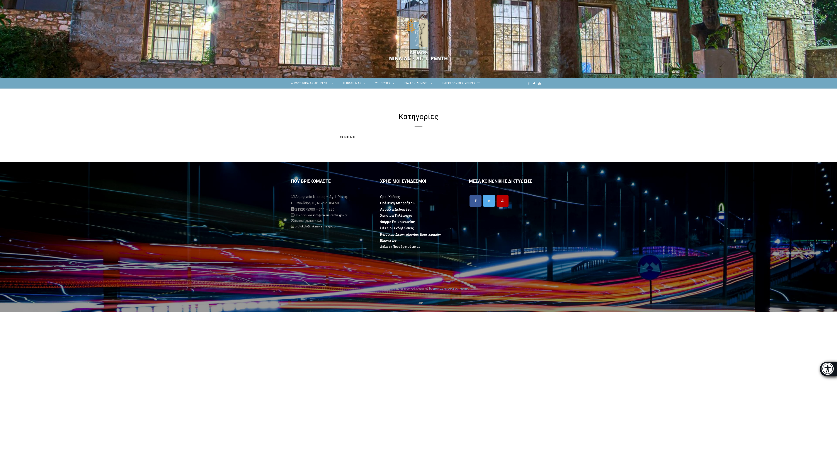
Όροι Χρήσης (390, 197)
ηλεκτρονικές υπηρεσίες (461, 83)
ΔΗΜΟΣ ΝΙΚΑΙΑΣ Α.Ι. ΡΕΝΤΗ (450, 288)
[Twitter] (489, 201)
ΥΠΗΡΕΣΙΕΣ (383, 83)
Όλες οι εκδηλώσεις (397, 228)
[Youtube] (503, 201)
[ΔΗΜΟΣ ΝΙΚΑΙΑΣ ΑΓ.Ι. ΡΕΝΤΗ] (418, 39)
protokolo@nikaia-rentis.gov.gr (316, 226)
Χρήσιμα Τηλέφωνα (396, 215)
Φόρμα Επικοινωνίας (397, 222)
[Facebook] (475, 201)
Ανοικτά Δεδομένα (395, 209)
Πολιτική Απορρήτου (397, 203)
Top (419, 302)
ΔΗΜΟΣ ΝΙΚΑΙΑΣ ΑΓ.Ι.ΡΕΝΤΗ (310, 83)
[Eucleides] (828, 369)
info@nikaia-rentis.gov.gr (330, 215)
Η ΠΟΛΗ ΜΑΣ (352, 83)
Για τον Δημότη (417, 83)
